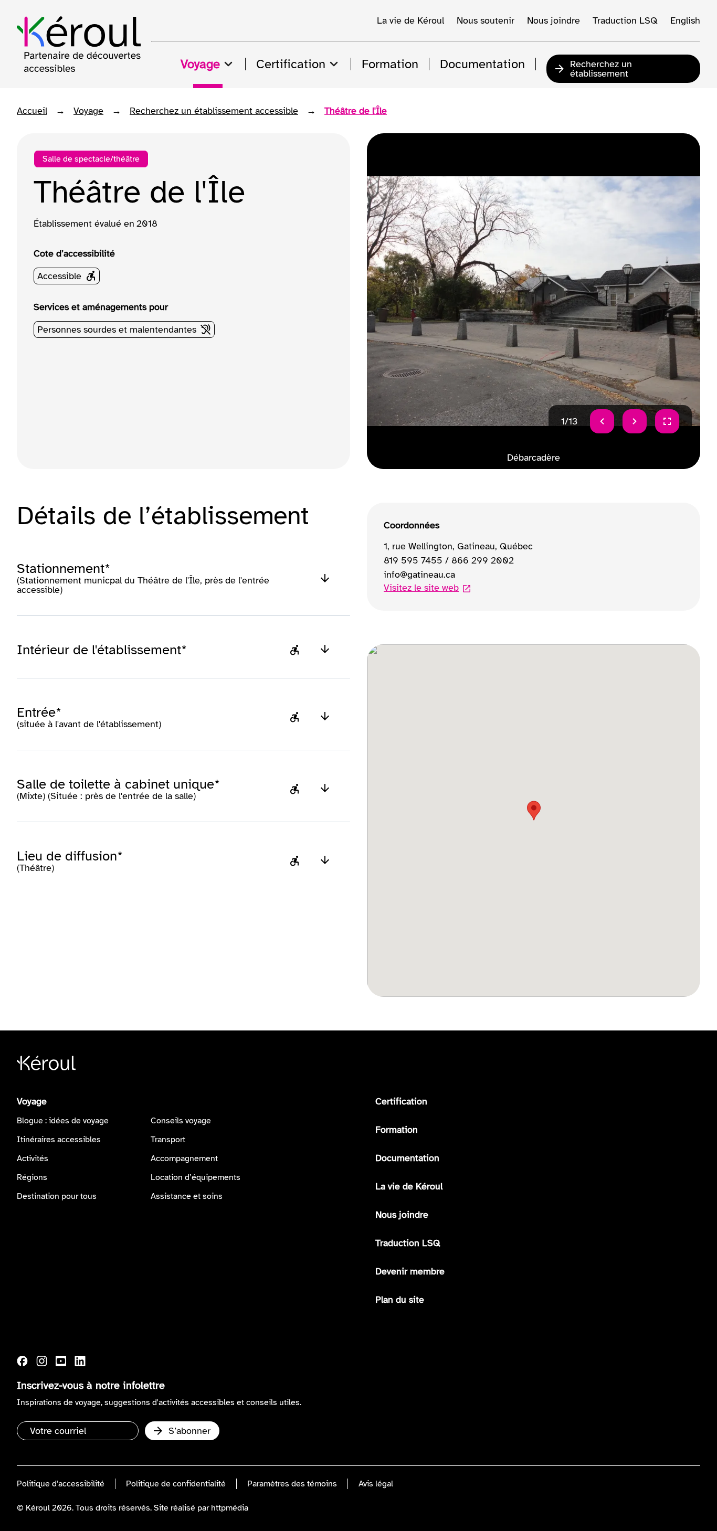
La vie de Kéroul (410, 20)
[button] (534, 811)
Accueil (32, 110)
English (685, 20)
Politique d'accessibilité (60, 1484)
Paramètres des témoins (292, 1484)
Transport (168, 1139)
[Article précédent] (602, 421)
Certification (401, 1101)
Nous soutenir (485, 20)
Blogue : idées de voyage (63, 1120)
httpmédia (229, 1508)
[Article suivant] (635, 421)
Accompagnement (184, 1158)
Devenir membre (410, 1271)
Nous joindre (553, 20)
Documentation (407, 1158)
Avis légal (375, 1484)
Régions (32, 1177)
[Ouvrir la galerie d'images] (667, 421)
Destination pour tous (57, 1196)
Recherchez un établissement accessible (214, 110)
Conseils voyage (181, 1120)
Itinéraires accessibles (59, 1139)
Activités (32, 1158)
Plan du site (399, 1299)
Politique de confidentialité (176, 1484)
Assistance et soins (187, 1196)
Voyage (88, 110)
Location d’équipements (195, 1177)
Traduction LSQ (625, 20)
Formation (396, 1129)
